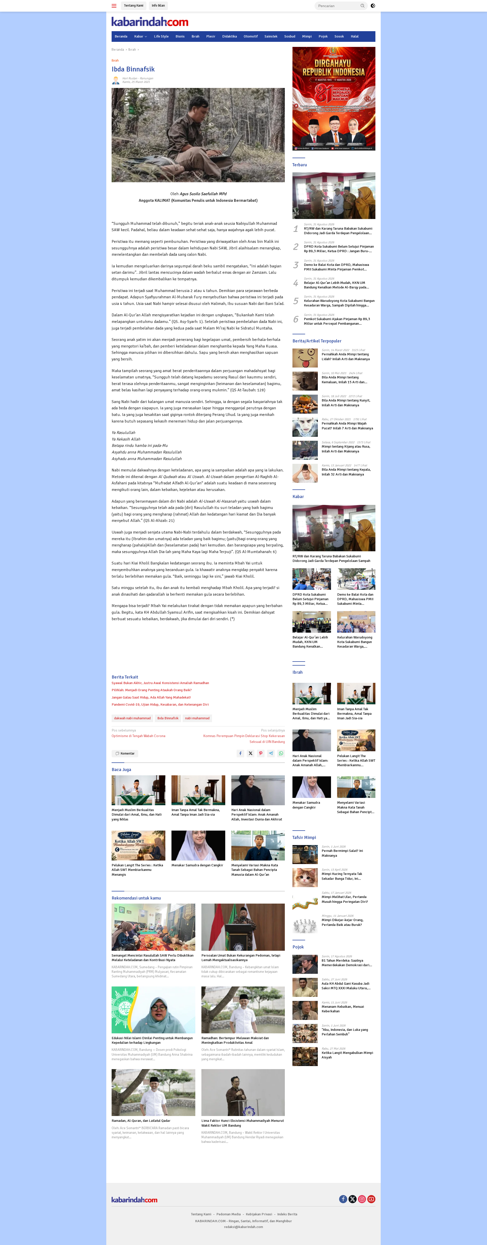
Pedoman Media (228, 1214)
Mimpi (307, 36)
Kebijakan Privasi (259, 1214)
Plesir (210, 36)
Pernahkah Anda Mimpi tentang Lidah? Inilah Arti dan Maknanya (346, 356)
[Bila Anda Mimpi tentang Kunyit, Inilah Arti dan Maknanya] (305, 404)
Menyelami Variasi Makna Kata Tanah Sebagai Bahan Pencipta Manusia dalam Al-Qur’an (254, 869)
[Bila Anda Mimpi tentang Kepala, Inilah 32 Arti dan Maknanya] (305, 473)
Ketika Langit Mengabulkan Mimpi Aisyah (347, 1055)
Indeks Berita (287, 1214)
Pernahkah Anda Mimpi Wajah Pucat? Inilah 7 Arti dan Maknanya (347, 425)
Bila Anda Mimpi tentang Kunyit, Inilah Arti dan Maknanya (346, 402)
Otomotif (251, 36)
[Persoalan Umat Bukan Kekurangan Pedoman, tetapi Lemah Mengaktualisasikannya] (243, 927)
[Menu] (115, 6)
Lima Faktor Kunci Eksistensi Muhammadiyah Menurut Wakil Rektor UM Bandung (242, 1123)
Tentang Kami (133, 6)
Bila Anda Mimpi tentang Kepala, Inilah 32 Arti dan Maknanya (346, 471)
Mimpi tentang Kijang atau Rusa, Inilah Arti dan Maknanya (346, 448)
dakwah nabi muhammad (132, 718)
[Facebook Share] (240, 753)
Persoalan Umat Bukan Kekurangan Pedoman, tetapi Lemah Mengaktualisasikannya (240, 957)
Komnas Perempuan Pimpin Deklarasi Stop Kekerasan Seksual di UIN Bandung (244, 736)
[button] (363, 6)
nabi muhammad (197, 718)
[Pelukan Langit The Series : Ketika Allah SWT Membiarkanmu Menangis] (138, 846)
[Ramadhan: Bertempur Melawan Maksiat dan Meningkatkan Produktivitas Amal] (243, 1009)
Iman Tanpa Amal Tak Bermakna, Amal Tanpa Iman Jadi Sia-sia (195, 812)
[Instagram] (362, 1199)
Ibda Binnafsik (168, 718)
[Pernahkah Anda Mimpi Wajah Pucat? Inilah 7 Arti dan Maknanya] (305, 427)
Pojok (323, 36)
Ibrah (195, 36)
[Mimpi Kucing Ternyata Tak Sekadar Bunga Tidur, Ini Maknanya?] (305, 877)
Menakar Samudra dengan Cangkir (197, 865)
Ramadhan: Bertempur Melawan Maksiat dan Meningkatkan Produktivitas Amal (235, 1040)
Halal (355, 36)
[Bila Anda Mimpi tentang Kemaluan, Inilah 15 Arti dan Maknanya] (305, 381)
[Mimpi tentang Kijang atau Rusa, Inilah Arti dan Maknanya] (305, 450)
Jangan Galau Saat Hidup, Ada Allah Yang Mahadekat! (151, 697)
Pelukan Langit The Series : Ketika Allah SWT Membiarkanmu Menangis (137, 869)
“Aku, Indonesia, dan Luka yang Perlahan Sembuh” (345, 1032)
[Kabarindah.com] (150, 21)
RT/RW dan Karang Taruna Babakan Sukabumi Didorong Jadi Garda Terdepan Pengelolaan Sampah (338, 230)
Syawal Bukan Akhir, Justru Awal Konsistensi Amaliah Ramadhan (160, 683)
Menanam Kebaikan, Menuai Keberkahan (343, 1008)
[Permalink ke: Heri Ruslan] (116, 80)
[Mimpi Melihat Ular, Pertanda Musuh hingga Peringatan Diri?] (305, 900)
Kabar (138, 36)
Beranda (121, 36)
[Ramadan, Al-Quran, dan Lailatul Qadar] (153, 1092)
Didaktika (229, 36)
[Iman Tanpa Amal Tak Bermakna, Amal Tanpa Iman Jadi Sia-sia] (198, 790)
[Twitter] (353, 1199)
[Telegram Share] (271, 753)
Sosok (339, 36)
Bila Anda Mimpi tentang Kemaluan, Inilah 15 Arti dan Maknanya (343, 379)
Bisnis (180, 36)
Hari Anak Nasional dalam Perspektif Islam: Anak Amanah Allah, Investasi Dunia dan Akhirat (256, 814)
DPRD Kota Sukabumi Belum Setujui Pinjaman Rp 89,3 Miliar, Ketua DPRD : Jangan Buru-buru (339, 248)
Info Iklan (158, 6)
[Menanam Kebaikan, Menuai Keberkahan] (305, 1010)
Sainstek (271, 36)
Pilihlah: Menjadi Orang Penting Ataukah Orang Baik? (152, 690)
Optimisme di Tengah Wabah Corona (138, 733)
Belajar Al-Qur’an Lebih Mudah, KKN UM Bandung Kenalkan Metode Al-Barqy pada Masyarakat (335, 285)
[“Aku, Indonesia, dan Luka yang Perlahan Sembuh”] (305, 1033)
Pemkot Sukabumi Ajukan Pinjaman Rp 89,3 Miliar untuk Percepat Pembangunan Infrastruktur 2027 (337, 321)
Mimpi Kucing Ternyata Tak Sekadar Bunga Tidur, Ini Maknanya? (342, 876)
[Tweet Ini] (250, 753)
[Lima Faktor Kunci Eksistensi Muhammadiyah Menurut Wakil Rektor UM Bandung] (243, 1092)
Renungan (146, 78)
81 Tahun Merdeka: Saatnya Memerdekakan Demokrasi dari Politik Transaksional (345, 962)
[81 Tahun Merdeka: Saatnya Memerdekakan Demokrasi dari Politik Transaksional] (305, 964)
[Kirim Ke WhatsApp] (281, 753)
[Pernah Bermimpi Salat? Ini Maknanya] (305, 854)
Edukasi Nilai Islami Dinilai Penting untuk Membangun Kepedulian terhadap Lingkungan (152, 1040)
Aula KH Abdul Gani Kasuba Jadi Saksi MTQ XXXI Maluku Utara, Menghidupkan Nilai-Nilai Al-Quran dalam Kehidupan (348, 986)
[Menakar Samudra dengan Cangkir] (198, 846)
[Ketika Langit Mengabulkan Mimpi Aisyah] (305, 1056)
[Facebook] (343, 1199)
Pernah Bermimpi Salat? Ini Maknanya (342, 853)
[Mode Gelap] (372, 6)
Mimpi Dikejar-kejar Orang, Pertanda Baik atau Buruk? (342, 922)
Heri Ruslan (129, 78)
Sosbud (289, 36)
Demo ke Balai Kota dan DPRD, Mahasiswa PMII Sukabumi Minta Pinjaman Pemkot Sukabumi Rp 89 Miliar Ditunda (336, 266)
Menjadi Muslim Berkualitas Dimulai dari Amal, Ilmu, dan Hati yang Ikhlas (137, 814)
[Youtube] (371, 1199)
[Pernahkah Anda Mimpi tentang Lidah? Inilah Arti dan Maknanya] (305, 358)
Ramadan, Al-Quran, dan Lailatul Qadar (141, 1121)
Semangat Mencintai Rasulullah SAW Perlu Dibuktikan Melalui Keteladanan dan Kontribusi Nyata (153, 957)
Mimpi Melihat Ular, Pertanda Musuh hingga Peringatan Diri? (345, 899)
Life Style (161, 36)
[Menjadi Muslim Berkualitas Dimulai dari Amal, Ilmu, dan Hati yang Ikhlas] (138, 790)
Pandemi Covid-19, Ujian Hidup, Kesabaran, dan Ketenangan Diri (160, 704)
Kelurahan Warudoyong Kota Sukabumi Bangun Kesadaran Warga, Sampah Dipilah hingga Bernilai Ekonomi (339, 303)
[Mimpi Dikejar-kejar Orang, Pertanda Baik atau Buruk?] (305, 923)
